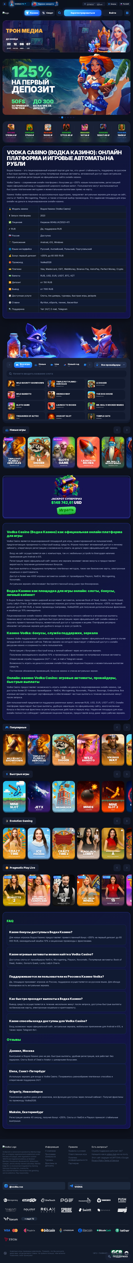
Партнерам (73, 1163)
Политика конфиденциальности (77, 1159)
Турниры (49, 1160)
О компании (50, 1151)
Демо (18, 460)
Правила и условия (77, 1151)
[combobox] (120, 365)
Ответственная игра (77, 1154)
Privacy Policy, (98, 1160)
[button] (59, 117)
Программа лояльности (50, 1155)
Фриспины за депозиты (51, 1164)
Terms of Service (111, 1160)
